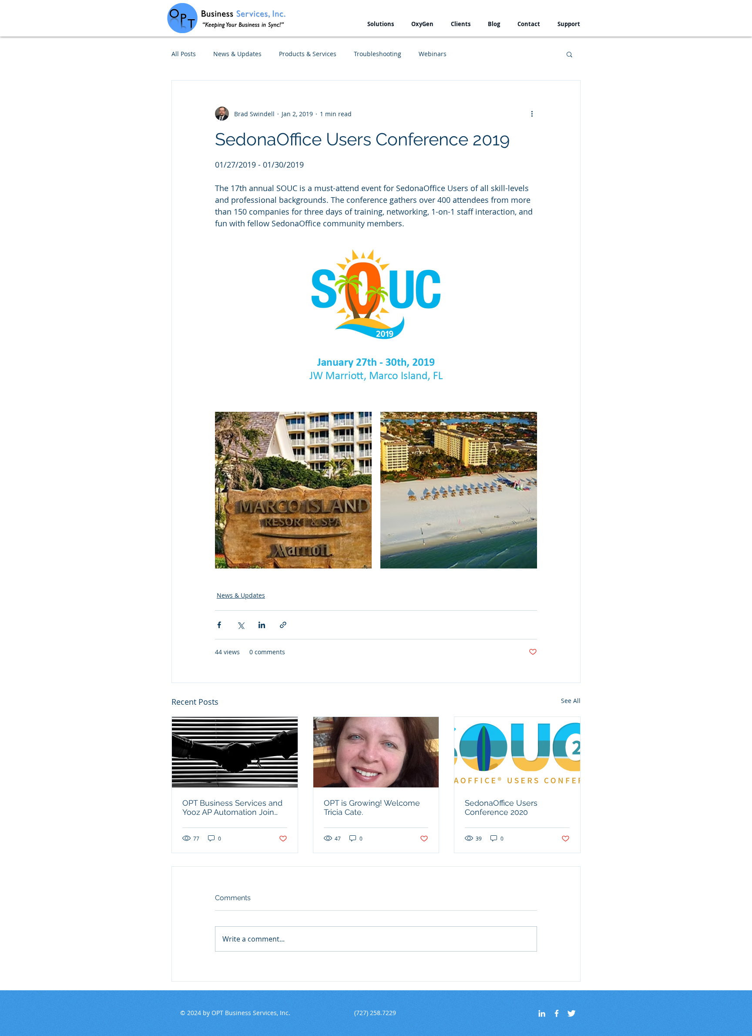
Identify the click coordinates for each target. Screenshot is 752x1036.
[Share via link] (283, 625)
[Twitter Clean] (571, 1013)
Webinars (432, 54)
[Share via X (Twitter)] (240, 625)
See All (571, 700)
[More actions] (532, 113)
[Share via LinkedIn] (262, 625)
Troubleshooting (377, 54)
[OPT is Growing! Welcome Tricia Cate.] (376, 752)
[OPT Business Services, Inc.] (556, 1013)
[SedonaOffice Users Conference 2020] (517, 752)
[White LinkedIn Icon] (542, 1013)
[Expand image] (293, 490)
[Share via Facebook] (219, 625)
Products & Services (307, 54)
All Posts (183, 54)
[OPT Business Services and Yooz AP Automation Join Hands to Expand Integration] (235, 752)
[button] (381, 24)
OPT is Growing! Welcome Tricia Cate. (372, 807)
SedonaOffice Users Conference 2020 (501, 807)
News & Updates (237, 54)
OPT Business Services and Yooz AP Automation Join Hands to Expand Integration (234, 807)
